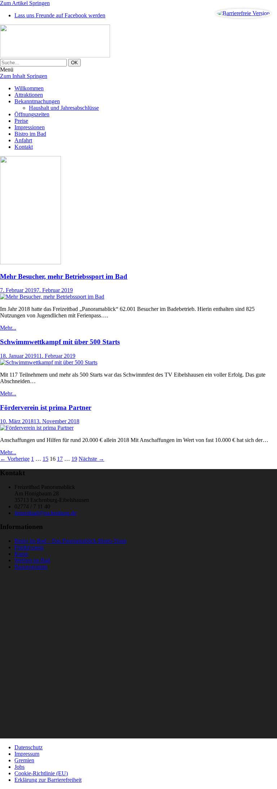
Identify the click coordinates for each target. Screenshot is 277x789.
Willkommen (29, 88)
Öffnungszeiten (31, 114)
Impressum (26, 754)
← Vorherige (15, 459)
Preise (21, 121)
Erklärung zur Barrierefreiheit (48, 780)
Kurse (21, 554)
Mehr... (8, 328)
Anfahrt (23, 140)
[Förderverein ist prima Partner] (37, 428)
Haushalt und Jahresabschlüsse (64, 108)
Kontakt (23, 147)
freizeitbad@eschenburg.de (45, 513)
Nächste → (91, 459)
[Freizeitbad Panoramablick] (138, 42)
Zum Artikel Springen (25, 3)
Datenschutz (28, 747)
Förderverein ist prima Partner (45, 407)
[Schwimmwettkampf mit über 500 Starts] (48, 362)
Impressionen (29, 127)
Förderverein (29, 547)
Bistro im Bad (30, 134)
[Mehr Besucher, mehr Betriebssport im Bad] (52, 297)
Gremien (24, 760)
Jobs (19, 767)
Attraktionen (28, 95)
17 (60, 459)
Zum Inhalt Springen (23, 76)
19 (74, 459)
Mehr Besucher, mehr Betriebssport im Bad (63, 276)
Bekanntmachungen (37, 101)
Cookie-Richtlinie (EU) (41, 773)
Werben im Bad (32, 560)
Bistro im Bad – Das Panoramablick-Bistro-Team (70, 541)
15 (45, 459)
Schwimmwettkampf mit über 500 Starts (60, 342)
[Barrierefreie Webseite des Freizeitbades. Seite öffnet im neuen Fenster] (243, 13)
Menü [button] (6, 69)
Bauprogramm (30, 567)
